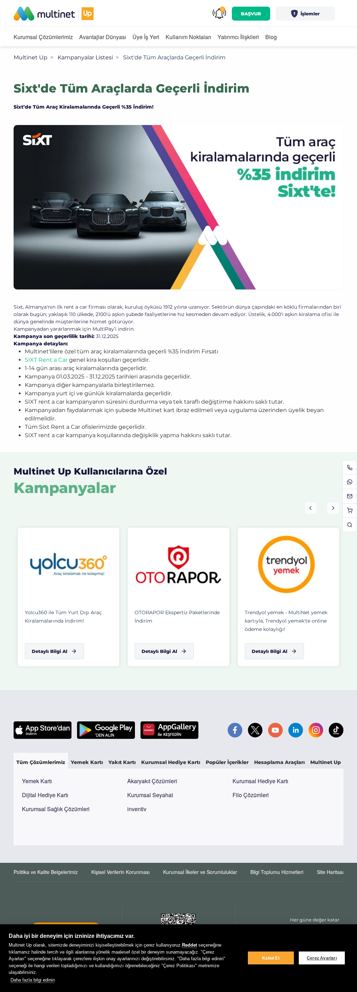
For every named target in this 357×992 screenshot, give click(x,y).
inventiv (136, 809)
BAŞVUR (251, 13)
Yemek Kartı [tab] (87, 762)
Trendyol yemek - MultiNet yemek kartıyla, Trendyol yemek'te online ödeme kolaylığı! (286, 620)
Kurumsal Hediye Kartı (260, 781)
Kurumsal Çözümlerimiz (43, 37)
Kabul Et (271, 958)
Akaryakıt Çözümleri (152, 781)
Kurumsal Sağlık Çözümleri (56, 809)
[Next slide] (333, 508)
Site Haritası (330, 871)
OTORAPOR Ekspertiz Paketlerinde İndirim (177, 616)
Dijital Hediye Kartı (45, 795)
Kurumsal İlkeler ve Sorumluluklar (200, 871)
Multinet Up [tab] (325, 762)
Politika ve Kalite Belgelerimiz (46, 871)
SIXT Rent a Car (46, 360)
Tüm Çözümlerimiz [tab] (40, 762)
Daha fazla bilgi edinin (32, 980)
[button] (305, 14)
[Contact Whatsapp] (350, 482)
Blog (271, 37)
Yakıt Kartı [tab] (122, 762)
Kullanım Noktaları (188, 37)
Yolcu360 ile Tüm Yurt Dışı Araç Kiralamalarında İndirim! (63, 616)
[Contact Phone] (350, 468)
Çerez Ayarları (322, 958)
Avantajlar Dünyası (102, 37)
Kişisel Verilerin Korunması (120, 871)
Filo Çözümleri (251, 795)
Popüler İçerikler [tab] (227, 762)
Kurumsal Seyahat (150, 795)
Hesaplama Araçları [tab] (279, 762)
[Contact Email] (350, 496)
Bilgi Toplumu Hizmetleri (276, 871)
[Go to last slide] (310, 508)
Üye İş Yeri (145, 37)
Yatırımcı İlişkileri (238, 37)
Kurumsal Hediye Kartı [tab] (170, 762)
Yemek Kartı (37, 781)
